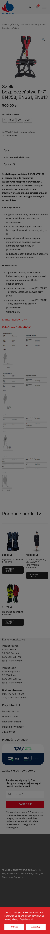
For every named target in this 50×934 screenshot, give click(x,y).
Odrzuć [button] (14, 927)
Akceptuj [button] (35, 927)
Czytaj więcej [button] (26, 919)
